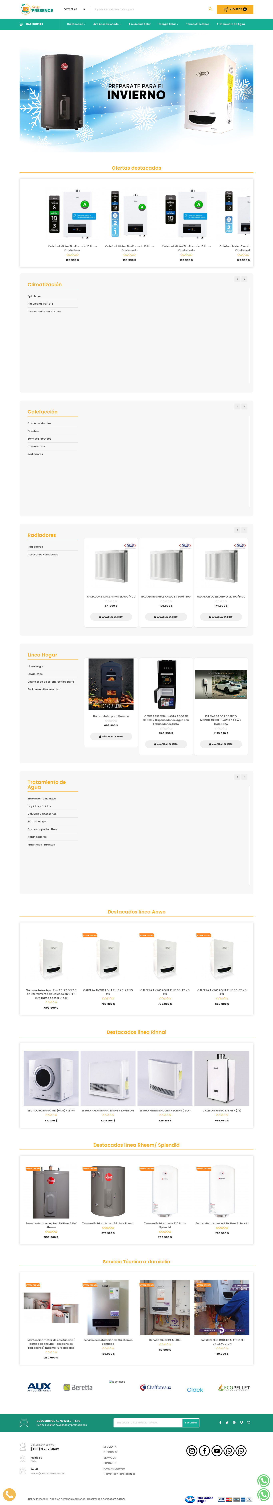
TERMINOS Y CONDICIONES (119, 1476)
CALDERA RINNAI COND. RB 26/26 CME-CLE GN (220, 475)
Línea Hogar (36, 666)
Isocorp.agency (116, 1501)
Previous (237, 279)
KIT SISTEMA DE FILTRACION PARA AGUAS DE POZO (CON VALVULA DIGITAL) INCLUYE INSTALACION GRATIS (111, 849)
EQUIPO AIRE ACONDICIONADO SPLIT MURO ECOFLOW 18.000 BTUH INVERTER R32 (221, 350)
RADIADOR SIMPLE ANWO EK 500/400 (111, 596)
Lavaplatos (35, 674)
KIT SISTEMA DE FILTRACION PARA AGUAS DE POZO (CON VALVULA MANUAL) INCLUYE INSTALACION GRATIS (166, 849)
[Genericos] (234, 1393)
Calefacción (75, 24)
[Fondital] (78, 1388)
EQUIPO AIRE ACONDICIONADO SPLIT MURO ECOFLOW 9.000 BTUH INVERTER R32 (111, 350)
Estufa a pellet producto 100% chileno (111, 475)
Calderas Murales (39, 423)
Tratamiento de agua (42, 798)
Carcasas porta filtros (42, 829)
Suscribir (191, 1425)
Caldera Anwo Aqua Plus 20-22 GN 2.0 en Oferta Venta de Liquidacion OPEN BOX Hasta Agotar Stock (51, 994)
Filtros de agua (37, 821)
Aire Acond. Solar (140, 24)
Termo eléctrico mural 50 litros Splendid (51, 1227)
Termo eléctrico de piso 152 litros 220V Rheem (165, 1229)
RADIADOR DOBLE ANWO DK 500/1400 (220, 596)
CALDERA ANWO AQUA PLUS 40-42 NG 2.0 (108, 992)
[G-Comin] (155, 1391)
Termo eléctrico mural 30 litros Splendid (108, 1227)
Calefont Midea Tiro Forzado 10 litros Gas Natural (51, 248)
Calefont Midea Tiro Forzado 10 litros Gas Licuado (164, 248)
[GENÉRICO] (195, 1386)
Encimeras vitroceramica (44, 689)
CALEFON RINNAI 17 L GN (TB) (51, 1110)
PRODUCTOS (111, 1455)
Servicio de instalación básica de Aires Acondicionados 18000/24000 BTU (51, 1346)
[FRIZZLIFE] (117, 1391)
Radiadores (35, 454)
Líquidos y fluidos (39, 806)
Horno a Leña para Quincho (111, 716)
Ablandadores (37, 837)
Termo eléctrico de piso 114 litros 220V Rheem (222, 1229)
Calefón (33, 431)
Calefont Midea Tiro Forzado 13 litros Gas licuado (108, 248)
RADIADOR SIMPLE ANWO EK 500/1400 (166, 596)
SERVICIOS (110, 1460)
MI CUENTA (110, 1449)
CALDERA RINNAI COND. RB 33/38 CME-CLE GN (165, 475)
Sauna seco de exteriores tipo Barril (51, 682)
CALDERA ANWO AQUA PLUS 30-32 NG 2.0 (222, 992)
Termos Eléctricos (39, 439)
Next (244, 279)
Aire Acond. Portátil (40, 304)
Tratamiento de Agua (231, 24)
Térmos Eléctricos (197, 24)
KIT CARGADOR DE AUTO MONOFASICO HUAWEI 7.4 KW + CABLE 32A (221, 720)
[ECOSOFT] (39, 1386)
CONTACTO (110, 1466)
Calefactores (37, 446)
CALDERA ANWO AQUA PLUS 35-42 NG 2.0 (165, 992)
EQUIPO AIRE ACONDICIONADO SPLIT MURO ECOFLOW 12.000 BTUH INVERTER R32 (166, 350)
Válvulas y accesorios (42, 814)
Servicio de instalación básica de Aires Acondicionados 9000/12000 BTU (222, 1346)
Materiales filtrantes (41, 845)
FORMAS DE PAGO (114, 1471)
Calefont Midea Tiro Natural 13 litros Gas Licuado (222, 248)
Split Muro (34, 296)
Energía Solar (167, 24)
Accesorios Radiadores (43, 554)
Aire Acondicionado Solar (44, 311)
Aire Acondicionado (106, 24)
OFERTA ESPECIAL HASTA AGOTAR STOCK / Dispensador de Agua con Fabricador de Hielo (166, 720)
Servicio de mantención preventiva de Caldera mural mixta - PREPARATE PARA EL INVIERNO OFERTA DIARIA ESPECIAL (108, 1347)
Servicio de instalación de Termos (165, 1344)
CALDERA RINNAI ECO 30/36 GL (222, 1110)
